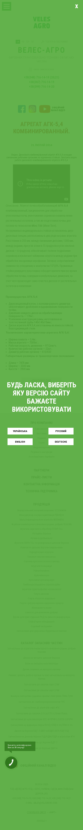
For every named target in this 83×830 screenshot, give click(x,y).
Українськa (20, 431)
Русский (60, 431)
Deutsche (61, 441)
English (20, 441)
